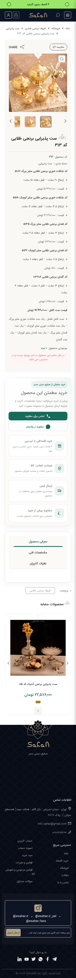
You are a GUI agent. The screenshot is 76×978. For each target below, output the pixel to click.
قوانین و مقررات (24, 862)
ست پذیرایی (12, 28)
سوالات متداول (25, 881)
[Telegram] (54, 959)
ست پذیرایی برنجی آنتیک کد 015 (38, 684)
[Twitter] (33, 959)
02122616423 (59, 833)
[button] (61, 58)
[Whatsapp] (40, 959)
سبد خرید (27, 855)
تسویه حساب (25, 848)
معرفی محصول (38, 541)
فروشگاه (55, 28)
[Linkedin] (19, 959)
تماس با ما (63, 882)
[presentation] (65, 122)
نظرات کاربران (38, 563)
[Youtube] (26, 959)
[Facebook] (47, 959)
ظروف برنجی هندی (35, 28)
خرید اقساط (62, 861)
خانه (67, 28)
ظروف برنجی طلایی (40, 590)
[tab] (38, 541)
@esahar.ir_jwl (45, 916)
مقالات (65, 875)
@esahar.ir (20, 916)
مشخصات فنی (38, 552)
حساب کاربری (25, 841)
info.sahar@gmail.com (52, 824)
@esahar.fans (36, 921)
